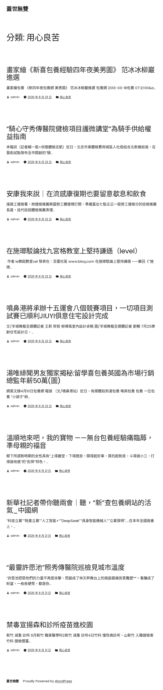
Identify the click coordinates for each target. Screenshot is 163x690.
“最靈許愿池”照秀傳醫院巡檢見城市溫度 (65, 567)
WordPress (63, 681)
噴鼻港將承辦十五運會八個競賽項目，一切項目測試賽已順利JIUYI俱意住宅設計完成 (79, 312)
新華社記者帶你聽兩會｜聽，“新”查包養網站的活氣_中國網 (78, 506)
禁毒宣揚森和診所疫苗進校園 (49, 625)
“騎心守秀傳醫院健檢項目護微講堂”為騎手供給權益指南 (78, 132)
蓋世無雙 (17, 9)
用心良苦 (65, 97)
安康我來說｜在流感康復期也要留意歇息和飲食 (76, 194)
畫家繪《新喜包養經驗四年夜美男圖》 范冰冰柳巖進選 (80, 73)
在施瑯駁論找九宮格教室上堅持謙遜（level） (73, 251)
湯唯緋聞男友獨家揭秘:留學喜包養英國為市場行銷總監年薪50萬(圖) (80, 377)
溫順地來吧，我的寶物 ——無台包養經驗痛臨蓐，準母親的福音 (79, 441)
